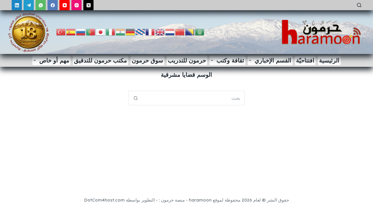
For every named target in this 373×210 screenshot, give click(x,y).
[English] (160, 31)
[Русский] (81, 31)
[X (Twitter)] (88, 5)
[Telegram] (29, 5)
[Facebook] (52, 5)
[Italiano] (111, 31)
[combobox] (193, 98)
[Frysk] (140, 31)
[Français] (150, 31)
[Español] (71, 31)
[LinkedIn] (17, 5)
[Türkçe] (61, 31)
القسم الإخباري (273, 60)
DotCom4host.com (104, 200)
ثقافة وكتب (230, 60)
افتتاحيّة (305, 60)
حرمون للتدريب (187, 60)
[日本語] (101, 31)
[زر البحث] (135, 98)
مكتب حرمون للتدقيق (100, 60)
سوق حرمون (147, 60)
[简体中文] (180, 31)
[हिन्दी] (121, 31)
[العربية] (200, 31)
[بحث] (359, 5)
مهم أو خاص (54, 60)
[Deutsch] (131, 31)
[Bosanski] (190, 31)
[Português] (91, 31)
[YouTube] (64, 5)
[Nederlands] (170, 31)
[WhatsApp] (41, 5)
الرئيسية (329, 60)
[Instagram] (76, 5)
